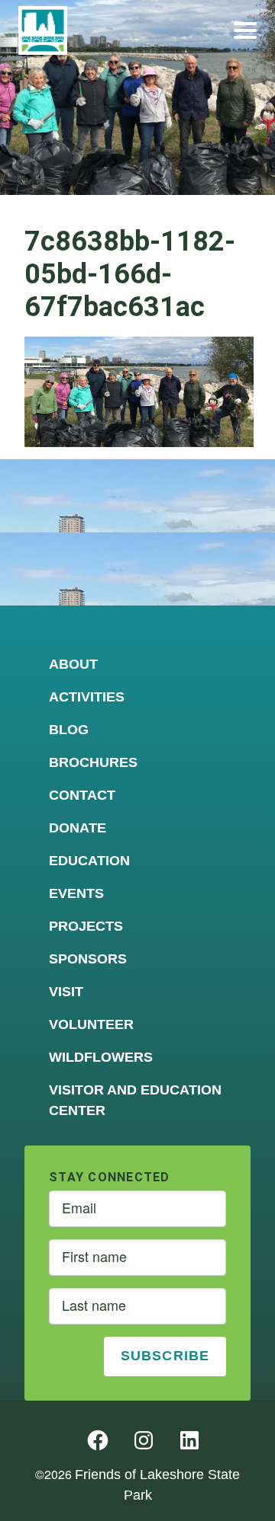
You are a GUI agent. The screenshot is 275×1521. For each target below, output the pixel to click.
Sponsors (88, 959)
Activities (87, 697)
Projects (86, 926)
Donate (77, 828)
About (73, 664)
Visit (66, 991)
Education (89, 860)
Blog (69, 729)
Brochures (93, 762)
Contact (82, 795)
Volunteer (91, 1024)
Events (76, 893)
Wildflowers (101, 1057)
